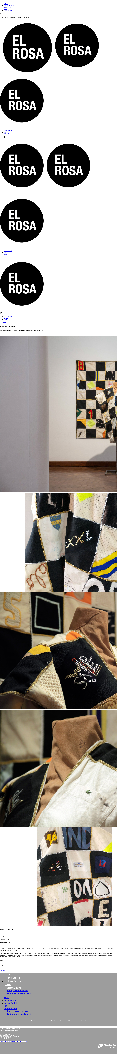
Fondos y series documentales (17, 990)
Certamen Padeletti (13, 981)
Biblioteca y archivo (13, 987)
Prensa (8, 984)
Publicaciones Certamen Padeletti (19, 993)
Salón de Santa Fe (12, 977)
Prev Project (3, 969)
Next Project (3, 970)
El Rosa (8, 974)
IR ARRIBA (3, 322)
